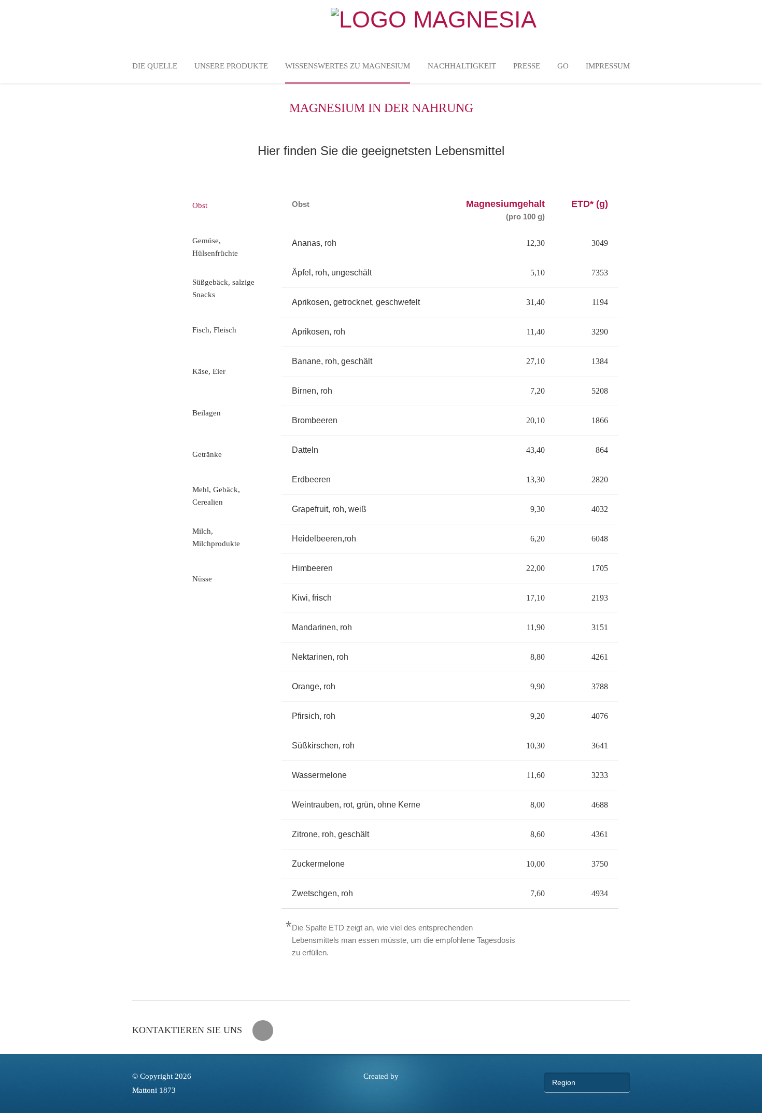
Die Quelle (154, 66)
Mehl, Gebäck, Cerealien (216, 495)
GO (563, 66)
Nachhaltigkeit (462, 66)
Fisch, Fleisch (214, 330)
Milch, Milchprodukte (216, 537)
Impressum (608, 66)
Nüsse (202, 579)
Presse (526, 66)
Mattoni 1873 (154, 1090)
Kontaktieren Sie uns (187, 1030)
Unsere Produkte (231, 66)
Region (563, 1082)
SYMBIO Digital (381, 1091)
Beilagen (206, 413)
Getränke (207, 454)
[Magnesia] (434, 19)
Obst (199, 205)
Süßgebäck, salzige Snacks (223, 288)
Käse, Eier (208, 371)
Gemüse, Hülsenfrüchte (215, 246)
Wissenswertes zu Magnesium (347, 66)
